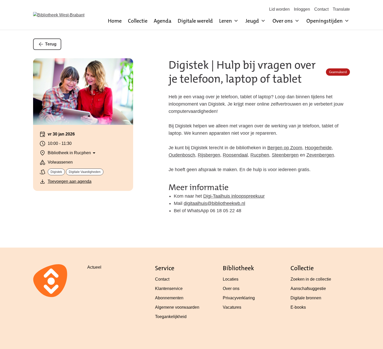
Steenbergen (285, 155)
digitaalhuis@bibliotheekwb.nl (214, 203)
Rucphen (259, 155)
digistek (56, 172)
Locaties (230, 279)
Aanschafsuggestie (308, 288)
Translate (341, 9)
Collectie (137, 21)
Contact (321, 9)
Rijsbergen (209, 155)
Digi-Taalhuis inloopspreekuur (234, 196)
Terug (51, 44)
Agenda (162, 21)
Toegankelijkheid (171, 316)
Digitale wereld (195, 21)
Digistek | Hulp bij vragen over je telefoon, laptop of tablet (242, 72)
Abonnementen (169, 298)
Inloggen (302, 9)
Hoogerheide (318, 147)
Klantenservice (169, 288)
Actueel (94, 267)
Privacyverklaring (239, 298)
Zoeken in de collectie (311, 279)
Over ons (231, 288)
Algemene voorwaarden (177, 307)
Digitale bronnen (306, 298)
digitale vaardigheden (85, 172)
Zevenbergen (320, 155)
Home (115, 21)
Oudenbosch (182, 155)
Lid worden (279, 9)
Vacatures (232, 307)
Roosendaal (235, 155)
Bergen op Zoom (284, 147)
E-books (298, 307)
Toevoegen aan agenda (69, 181)
